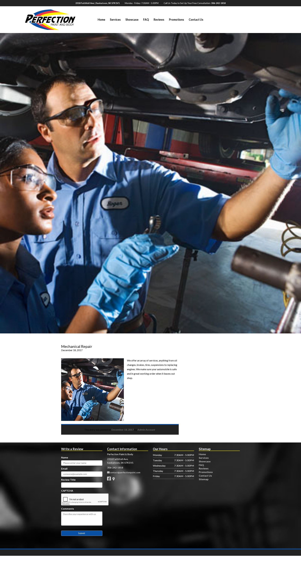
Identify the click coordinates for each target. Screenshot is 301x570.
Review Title (68, 479)
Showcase (131, 19)
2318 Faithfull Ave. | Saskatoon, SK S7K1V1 (97, 3)
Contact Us (196, 19)
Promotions (176, 19)
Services (115, 19)
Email (64, 468)
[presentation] (85, 499)
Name (64, 457)
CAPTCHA (67, 490)
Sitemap (204, 479)
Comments (67, 508)
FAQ (146, 19)
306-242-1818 (218, 3)
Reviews (159, 19)
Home (101, 19)
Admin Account (146, 429)
